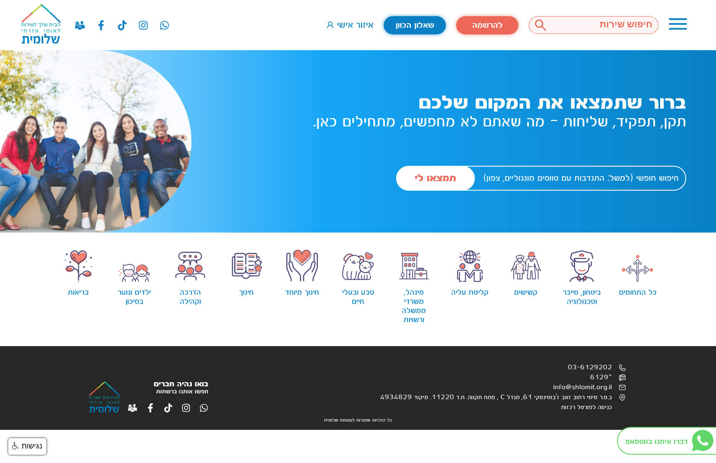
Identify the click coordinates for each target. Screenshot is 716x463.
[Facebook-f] (101, 25)
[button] (27, 446)
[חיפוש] (540, 25)
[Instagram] (143, 25)
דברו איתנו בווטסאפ (656, 441)
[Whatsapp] (164, 25)
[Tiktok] (122, 25)
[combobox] (605, 25)
